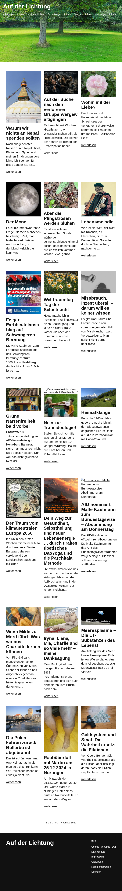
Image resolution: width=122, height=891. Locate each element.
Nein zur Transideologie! (60, 425)
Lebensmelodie (97, 221)
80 (56, 822)
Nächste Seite (68, 822)
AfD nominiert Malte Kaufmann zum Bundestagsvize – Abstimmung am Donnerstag (98, 517)
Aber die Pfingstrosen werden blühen (59, 218)
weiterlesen (13, 171)
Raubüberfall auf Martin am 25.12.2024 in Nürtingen (58, 765)
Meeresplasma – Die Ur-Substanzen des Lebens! (98, 638)
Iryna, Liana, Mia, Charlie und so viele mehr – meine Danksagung (61, 648)
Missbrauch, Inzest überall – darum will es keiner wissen (97, 305)
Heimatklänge (95, 412)
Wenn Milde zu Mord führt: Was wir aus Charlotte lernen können (23, 641)
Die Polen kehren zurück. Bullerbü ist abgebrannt (21, 745)
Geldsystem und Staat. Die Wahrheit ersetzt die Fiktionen (98, 742)
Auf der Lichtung (27, 6)
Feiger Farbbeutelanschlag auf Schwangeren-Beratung (22, 329)
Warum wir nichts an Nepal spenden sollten (23, 133)
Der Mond (16, 221)
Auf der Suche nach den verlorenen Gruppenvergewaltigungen (61, 109)
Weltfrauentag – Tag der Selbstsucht (60, 304)
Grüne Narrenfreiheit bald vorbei (20, 421)
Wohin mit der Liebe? (95, 105)
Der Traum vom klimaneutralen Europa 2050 (22, 528)
